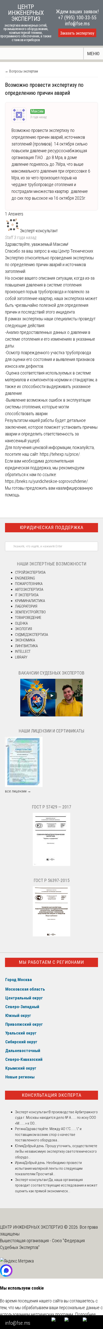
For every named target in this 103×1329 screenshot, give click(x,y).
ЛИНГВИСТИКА (26, 646)
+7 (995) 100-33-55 (77, 18)
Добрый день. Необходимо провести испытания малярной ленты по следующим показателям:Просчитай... (48, 1168)
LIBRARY (21, 657)
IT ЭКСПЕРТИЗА (26, 595)
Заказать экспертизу (77, 33)
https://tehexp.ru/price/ (60, 454)
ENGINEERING (25, 578)
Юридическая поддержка (52, 527)
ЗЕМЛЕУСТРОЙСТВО (30, 612)
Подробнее (85, 1314)
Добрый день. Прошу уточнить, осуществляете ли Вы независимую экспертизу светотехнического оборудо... (56, 1151)
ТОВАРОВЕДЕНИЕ (28, 617)
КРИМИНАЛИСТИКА (30, 601)
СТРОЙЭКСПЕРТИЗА (30, 572)
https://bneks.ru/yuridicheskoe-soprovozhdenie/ (46, 481)
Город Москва (18, 979)
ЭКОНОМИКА (25, 640)
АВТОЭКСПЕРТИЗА (29, 589)
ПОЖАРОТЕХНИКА (28, 583)
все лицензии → (18, 791)
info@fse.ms (77, 24)
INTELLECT (22, 651)
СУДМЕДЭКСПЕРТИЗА (31, 634)
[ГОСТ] (51, 864)
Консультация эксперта (52, 1095)
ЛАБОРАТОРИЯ (26, 606)
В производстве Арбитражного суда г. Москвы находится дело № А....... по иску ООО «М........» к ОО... (56, 1118)
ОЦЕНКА (21, 623)
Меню (93, 53)
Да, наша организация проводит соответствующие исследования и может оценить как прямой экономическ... (56, 1185)
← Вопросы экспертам (21, 71)
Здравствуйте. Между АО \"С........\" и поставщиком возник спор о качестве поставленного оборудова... (48, 1134)
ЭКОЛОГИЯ (23, 629)
